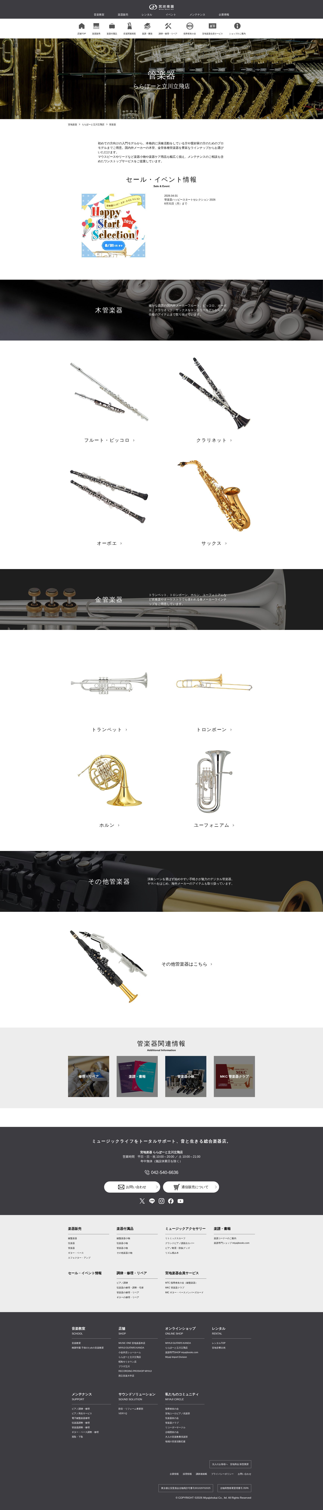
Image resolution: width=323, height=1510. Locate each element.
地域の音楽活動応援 (175, 1441)
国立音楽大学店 (126, 1375)
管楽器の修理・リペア (128, 1292)
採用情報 (187, 1474)
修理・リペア (89, 1076)
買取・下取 (77, 1437)
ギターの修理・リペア (128, 1297)
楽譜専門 (181, 1352)
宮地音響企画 (218, 1347)
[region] (161, 28)
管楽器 (71, 1248)
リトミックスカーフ (175, 1238)
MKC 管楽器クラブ (234, 1076)
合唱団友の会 (172, 1432)
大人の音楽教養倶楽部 (176, 1437)
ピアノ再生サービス (82, 1413)
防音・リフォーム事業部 (131, 1409)
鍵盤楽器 (72, 1238)
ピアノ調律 (122, 1282)
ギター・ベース (76, 1253)
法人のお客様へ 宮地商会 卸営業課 (230, 1464)
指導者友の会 (172, 1409)
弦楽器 (71, 1243)
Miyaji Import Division (176, 1357)
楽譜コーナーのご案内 (225, 1238)
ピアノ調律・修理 (81, 1409)
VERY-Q (123, 1413)
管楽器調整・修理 (81, 1427)
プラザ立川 (124, 1366)
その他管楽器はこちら (184, 964)
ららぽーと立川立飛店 (93, 124)
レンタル (147, 14)
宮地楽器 (72, 124)
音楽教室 (76, 1343)
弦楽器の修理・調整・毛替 (130, 1287)
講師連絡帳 (201, 1474)
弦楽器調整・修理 (81, 1423)
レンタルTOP (218, 1343)
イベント (171, 14)
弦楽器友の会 (172, 1418)
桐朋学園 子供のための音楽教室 (88, 1347)
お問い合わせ (136, 1187)
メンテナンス (197, 14)
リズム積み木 (172, 1253)
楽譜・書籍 (137, 1076)
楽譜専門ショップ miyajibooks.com (231, 1243)
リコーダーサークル (175, 1427)
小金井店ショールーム (130, 1352)
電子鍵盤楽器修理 (81, 1418)
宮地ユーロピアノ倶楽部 (177, 1413)
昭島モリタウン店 (127, 1361)
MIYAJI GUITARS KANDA (131, 1347)
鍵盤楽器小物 (123, 1238)
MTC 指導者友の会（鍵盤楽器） (181, 1282)
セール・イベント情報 (85, 1273)
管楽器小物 (185, 1076)
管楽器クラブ (172, 1423)
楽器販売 (123, 14)
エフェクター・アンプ (79, 1257)
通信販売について (195, 1187)
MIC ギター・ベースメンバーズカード (184, 1292)
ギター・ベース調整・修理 (85, 1432)
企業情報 (174, 1474)
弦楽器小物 (122, 1243)
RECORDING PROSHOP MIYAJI (135, 1371)
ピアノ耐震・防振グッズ (177, 1248)
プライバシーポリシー (222, 1474)
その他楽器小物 (124, 1253)
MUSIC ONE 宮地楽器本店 (132, 1343)
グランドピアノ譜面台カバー (179, 1243)
